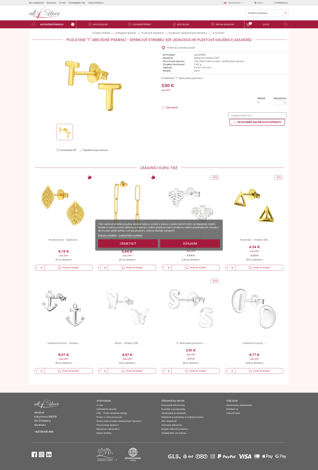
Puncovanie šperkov (108, 425)
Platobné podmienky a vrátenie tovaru (182, 417)
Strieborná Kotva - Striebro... (64, 343)
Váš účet (232, 401)
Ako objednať (36, 2)
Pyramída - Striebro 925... (254, 239)
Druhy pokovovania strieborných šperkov (119, 421)
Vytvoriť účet (233, 413)
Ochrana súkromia (171, 425)
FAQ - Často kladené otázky (112, 413)
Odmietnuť (128, 243)
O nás (62, 2)
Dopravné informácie (173, 405)
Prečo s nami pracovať (109, 417)
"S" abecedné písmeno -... (191, 343)
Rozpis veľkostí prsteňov (174, 429)
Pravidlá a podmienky (173, 409)
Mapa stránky (104, 433)
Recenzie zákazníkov (108, 429)
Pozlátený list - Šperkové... (64, 239)
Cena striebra (95, 2)
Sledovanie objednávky (239, 405)
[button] (266, 24)
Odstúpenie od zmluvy (173, 433)
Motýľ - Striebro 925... (127, 343)
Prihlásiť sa (232, 409)
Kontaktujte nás (77, 2)
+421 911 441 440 (43, 431)
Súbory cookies (107, 235)
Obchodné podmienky (173, 413)
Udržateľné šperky (107, 409)
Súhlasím (190, 243)
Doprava (51, 2)
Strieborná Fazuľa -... (254, 343)
